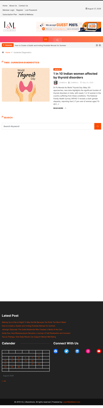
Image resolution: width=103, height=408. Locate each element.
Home (5, 6)
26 (19, 367)
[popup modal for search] (57, 40)
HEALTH (57, 69)
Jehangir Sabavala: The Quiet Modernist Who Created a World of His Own (32, 329)
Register (19, 10)
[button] (97, 45)
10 (5, 361)
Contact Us (23, 6)
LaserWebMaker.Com (71, 402)
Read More (58, 108)
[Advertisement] (51, 154)
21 (32, 364)
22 (39, 364)
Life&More (63, 82)
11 (12, 361)
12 (19, 361)
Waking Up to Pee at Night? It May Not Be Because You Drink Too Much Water (34, 322)
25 (12, 367)
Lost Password (31, 10)
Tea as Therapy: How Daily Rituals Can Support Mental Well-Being (29, 337)
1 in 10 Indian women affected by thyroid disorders (75, 75)
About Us (13, 6)
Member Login (8, 10)
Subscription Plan (10, 14)
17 (5, 364)
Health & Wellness (26, 14)
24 (5, 367)
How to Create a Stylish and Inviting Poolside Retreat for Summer (40, 45)
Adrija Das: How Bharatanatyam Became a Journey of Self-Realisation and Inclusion (36, 333)
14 (32, 361)
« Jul (4, 381)
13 (26, 361)
